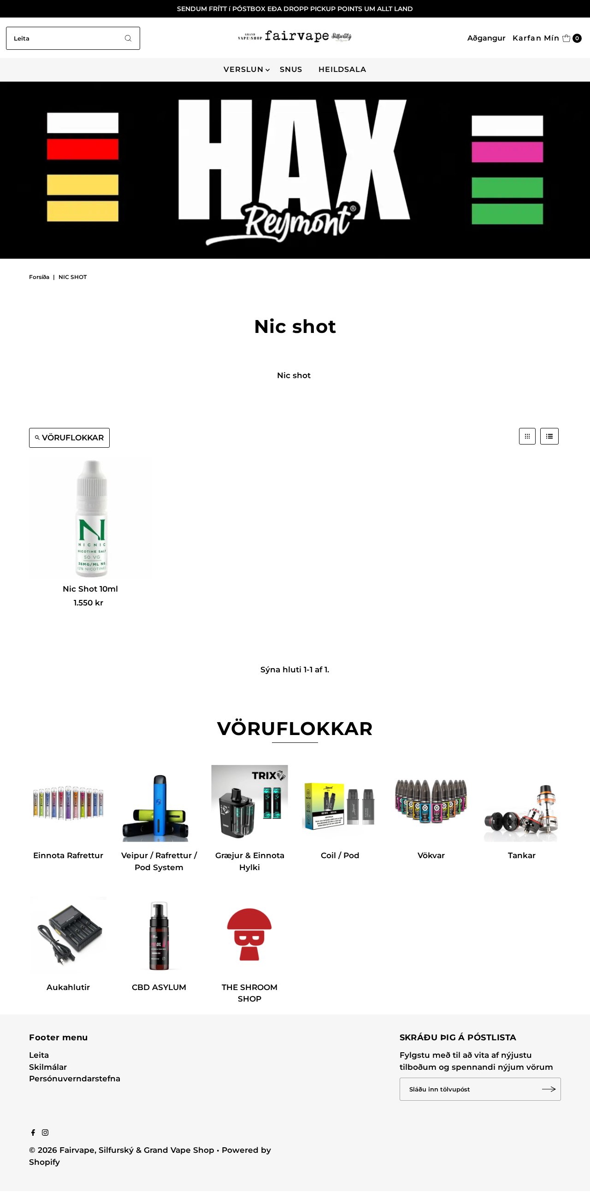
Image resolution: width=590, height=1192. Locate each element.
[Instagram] (45, 1133)
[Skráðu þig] (549, 1089)
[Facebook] (33, 1133)
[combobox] (73, 38)
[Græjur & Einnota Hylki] (249, 803)
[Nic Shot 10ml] (90, 518)
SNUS (291, 69)
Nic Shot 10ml (90, 588)
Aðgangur (486, 38)
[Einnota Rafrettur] (68, 803)
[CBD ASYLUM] (158, 934)
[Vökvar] (431, 803)
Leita (39, 1055)
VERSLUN (244, 69)
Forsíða (39, 276)
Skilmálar (48, 1067)
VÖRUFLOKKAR (73, 437)
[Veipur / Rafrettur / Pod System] (158, 803)
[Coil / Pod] (340, 803)
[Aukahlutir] (68, 934)
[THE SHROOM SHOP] (249, 934)
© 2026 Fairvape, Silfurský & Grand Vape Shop (121, 1150)
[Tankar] (522, 803)
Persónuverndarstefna (74, 1078)
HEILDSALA (342, 69)
